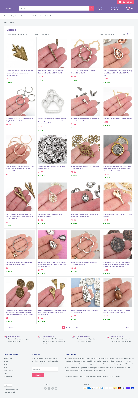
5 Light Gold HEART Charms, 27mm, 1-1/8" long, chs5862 (117, 215)
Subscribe (38, 375)
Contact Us (48, 16)
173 (77, 327)
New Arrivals (8, 358)
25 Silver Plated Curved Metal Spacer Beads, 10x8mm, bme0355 (52, 167)
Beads (6, 367)
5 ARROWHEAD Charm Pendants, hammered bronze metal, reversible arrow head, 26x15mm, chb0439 (19, 73)
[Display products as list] (130, 34)
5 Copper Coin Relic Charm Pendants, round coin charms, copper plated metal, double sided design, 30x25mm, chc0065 (116, 264)
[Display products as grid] (127, 34)
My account (114, 9)
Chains (6, 364)
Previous (11, 328)
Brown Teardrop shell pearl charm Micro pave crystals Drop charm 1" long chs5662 (117, 311)
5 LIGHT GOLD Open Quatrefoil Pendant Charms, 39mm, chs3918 (83, 72)
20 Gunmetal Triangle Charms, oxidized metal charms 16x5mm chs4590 (85, 120)
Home (6, 16)
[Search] (91, 8)
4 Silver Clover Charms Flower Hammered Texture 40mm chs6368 (84, 263)
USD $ (6, 385)
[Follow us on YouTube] (56, 388)
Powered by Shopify (9, 392)
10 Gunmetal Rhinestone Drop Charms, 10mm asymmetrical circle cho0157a (84, 215)
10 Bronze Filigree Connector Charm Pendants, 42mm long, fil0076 (85, 167)
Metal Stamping (9, 370)
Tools (5, 373)
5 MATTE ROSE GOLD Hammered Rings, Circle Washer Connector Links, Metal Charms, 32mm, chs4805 (20, 169)
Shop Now (14, 16)
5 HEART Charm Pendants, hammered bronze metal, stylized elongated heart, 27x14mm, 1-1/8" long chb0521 (52, 312)
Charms (6, 361)
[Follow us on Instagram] (49, 388)
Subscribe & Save (127, 2)
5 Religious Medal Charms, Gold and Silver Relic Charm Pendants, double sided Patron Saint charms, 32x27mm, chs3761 (117, 169)
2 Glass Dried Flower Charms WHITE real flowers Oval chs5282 (50, 215)
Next (127, 328)
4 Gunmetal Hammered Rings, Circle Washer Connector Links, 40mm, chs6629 (19, 263)
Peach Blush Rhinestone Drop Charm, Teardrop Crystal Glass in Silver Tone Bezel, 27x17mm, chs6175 (117, 73)
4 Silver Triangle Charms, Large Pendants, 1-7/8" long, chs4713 (84, 311)
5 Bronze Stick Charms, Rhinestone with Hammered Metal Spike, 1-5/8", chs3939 (50, 72)
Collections (24, 16)
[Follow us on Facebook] (45, 388)
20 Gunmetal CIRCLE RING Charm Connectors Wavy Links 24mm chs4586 (19, 120)
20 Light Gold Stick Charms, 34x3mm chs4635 (117, 118)
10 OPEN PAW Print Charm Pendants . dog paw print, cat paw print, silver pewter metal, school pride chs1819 (52, 121)
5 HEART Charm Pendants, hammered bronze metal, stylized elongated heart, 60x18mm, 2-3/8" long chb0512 (19, 216)
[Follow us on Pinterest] (52, 388)
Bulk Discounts (36, 16)
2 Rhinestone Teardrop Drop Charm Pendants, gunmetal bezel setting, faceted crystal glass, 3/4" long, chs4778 (52, 264)
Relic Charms (8, 376)
